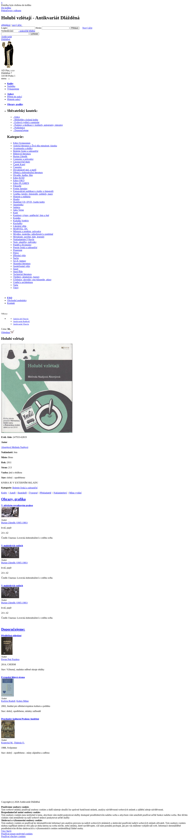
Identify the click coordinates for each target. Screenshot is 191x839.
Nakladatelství (60, 492)
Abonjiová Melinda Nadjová (14, 447)
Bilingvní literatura (22, 153)
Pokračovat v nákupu (11, 10)
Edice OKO (18, 180)
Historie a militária (21, 196)
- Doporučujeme (21, 130)
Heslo (38, 28)
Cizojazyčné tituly (21, 162)
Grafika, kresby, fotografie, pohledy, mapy (33, 194)
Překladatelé (45, 492)
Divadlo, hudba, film (23, 175)
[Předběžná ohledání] (7, 654)
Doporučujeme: (13, 629)
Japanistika (18, 204)
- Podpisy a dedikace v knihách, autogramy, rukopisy (38, 125)
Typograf (33, 492)
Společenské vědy (21, 266)
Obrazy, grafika (13, 499)
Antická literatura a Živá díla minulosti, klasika (35, 145)
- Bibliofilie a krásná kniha (25, 119)
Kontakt (11, 303)
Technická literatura (22, 274)
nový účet (17, 25)
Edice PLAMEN (21, 183)
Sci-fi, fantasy (19, 261)
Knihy (4, 492)
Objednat (5, 332)
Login (4, 28)
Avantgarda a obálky (23, 148)
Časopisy (17, 167)
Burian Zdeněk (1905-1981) (14, 522)
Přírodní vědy (19, 255)
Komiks (17, 218)
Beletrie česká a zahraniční (25, 151)
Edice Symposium (21, 143)
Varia (15, 285)
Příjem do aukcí (14, 96)
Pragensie (17, 250)
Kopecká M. (7, 742)
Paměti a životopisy (22, 245)
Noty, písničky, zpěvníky (25, 242)
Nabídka (11, 86)
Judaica (16, 207)
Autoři (12, 492)
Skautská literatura (21, 263)
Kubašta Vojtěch (21, 220)
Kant (15, 212)
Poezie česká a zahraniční (25, 247)
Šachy (16, 258)
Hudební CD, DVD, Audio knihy (29, 202)
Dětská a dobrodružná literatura (28, 172)
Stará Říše (18, 271)
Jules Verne (18, 210)
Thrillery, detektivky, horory (26, 277)
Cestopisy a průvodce (23, 159)
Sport (15, 269)
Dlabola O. (19, 742)
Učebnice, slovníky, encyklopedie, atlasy (32, 279)
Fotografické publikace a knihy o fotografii (33, 191)
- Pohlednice (19, 127)
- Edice (16, 117)
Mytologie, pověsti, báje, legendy (28, 236)
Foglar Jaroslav (20, 188)
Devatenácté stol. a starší (24, 170)
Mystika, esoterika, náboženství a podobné (33, 234)
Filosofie (17, 186)
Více (3, 831)
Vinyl (15, 287)
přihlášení (5, 25)
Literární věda (19, 226)
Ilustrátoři (22, 492)
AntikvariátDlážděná (6, 38)
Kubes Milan (22, 701)
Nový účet (87, 28)
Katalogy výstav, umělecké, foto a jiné (31, 215)
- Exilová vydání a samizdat (26, 122)
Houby (16, 199)
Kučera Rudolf (8, 701)
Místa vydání (75, 492)
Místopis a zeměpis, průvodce (27, 231)
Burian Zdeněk (20, 156)
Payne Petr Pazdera (10, 659)
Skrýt (8, 831)
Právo (16, 253)
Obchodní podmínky (17, 300)
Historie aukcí (13, 99)
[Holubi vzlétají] (36, 432)
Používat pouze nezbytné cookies (17, 833)
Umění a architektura (23, 282)
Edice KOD (18, 178)
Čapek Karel (19, 164)
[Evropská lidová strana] (7, 695)
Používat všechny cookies (13, 836)
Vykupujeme (13, 89)
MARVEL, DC (20, 228)
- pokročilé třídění (26, 31)
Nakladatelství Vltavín (23, 239)
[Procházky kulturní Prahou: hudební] (8, 737)
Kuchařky (18, 223)
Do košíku (6, 8)
